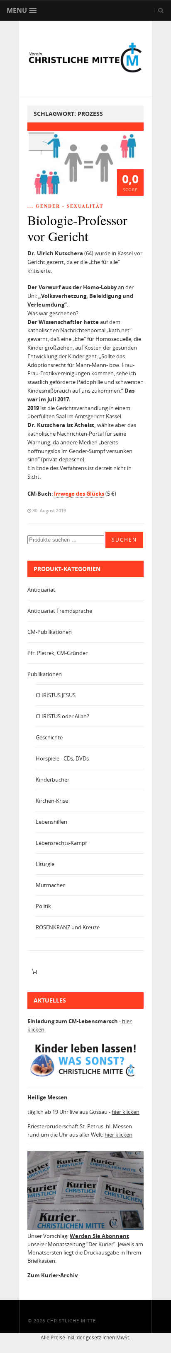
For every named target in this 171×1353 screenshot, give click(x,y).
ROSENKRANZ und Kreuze (68, 927)
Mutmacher (50, 885)
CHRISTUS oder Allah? (62, 716)
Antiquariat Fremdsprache (59, 610)
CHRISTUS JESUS (56, 695)
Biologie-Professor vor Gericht (77, 228)
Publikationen (44, 674)
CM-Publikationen (49, 632)
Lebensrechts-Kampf (61, 843)
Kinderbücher (52, 779)
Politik (43, 906)
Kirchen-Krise (52, 800)
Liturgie (45, 864)
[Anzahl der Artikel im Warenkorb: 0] (34, 971)
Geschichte (49, 737)
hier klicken (125, 1112)
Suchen (124, 539)
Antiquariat (41, 589)
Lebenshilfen (51, 821)
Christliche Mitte (71, 1320)
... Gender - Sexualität (65, 206)
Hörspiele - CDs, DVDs (62, 758)
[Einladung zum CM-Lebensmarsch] (85, 1076)
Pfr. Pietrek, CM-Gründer (57, 653)
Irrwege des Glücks (79, 493)
